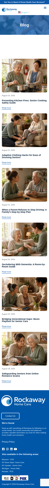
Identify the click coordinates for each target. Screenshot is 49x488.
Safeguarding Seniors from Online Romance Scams (20, 374)
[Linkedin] (11, 449)
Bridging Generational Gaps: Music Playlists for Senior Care (21, 320)
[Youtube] (15, 449)
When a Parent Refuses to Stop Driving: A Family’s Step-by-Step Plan (24, 211)
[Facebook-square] (3, 449)
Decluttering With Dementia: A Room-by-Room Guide (23, 265)
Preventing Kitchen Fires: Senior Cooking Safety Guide (24, 101)
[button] (45, 7)
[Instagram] (7, 449)
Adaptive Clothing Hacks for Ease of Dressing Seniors (21, 156)
